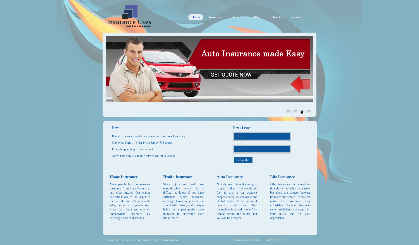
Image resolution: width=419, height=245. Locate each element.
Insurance (215, 17)
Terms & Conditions (246, 240)
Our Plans (238, 17)
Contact (297, 17)
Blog (257, 17)
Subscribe (276, 17)
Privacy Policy (276, 240)
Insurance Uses (139, 240)
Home (196, 17)
